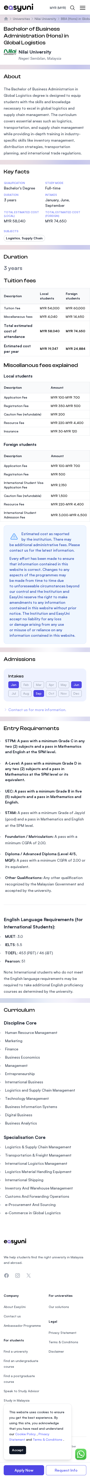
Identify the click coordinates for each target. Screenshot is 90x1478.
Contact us (12, 1316)
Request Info (66, 1470)
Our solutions (59, 1307)
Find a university (16, 1351)
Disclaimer (56, 1351)
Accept (17, 1450)
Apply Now (24, 1470)
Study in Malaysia (17, 1400)
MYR (58, 8)
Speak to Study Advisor (21, 1391)
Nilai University (45, 19)
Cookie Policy (26, 1434)
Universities (21, 19)
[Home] (6, 18)
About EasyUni (15, 1307)
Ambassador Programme (22, 1325)
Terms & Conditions (48, 1439)
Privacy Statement (62, 1333)
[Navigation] (82, 7)
